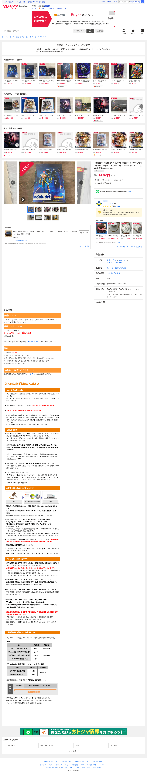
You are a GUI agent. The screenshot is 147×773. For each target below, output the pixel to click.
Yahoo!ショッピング (82, 761)
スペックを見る (84, 246)
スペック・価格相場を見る (116, 268)
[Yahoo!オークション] (16, 6)
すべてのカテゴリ (79, 31)
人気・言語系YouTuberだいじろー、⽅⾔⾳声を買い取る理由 (24, 2)
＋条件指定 (99, 31)
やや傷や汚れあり (113, 273)
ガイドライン (103, 765)
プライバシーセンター (63, 765)
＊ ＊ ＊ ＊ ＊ (108, 203)
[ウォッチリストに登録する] (17, 76)
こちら (118, 242)
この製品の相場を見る (20, 240)
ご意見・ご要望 (80, 767)
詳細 (130, 191)
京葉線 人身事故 (135, 2)
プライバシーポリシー (47, 765)
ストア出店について (67, 767)
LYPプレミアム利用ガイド (88, 765)
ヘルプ (115, 2)
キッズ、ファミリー (41, 37)
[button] (118, 302)
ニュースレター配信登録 (134, 247)
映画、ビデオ (20, 37)
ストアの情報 (121, 247)
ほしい (85, 232)
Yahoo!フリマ (67, 761)
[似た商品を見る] (23, 199)
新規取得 (47, 6)
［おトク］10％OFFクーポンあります (53, 8)
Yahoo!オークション (51, 761)
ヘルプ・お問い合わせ (94, 767)
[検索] (142, 1)
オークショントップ (8, 37)
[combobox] (37, 31)
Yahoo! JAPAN (106, 2)
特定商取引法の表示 (52, 767)
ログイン (35, 8)
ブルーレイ (29, 37)
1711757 (118, 206)
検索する (90, 31)
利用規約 (75, 765)
